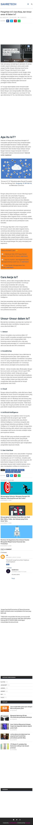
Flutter (3, 682)
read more (24, 256)
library (3, 691)
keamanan (21, 470)
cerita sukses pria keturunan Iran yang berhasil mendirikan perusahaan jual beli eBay (20, 736)
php (2, 694)
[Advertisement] (16, 35)
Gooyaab (27, 823)
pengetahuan (9, 471)
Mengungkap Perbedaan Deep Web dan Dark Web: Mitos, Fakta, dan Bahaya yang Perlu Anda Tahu (15, 519)
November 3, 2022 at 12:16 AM (19, 571)
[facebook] (14, 819)
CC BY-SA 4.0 (27, 183)
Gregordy (19, 183)
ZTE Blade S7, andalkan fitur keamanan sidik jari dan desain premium (19, 746)
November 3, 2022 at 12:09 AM (13, 557)
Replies (9, 567)
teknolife (17, 471)
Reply (8, 564)
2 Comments (22, 17)
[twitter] (17, 819)
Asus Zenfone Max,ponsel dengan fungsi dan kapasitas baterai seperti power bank (21, 726)
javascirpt (4, 685)
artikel (8, 470)
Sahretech (8, 4)
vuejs (2, 697)
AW (7, 555)
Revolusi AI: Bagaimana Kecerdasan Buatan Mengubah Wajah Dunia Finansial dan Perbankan (15, 542)
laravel (3, 688)
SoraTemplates (13, 823)
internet (14, 470)
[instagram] (19, 819)
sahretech (15, 570)
